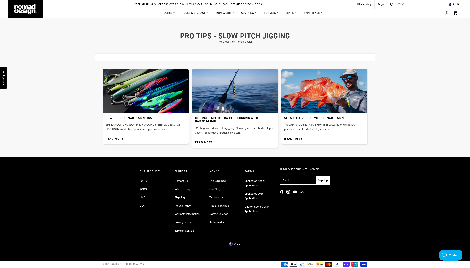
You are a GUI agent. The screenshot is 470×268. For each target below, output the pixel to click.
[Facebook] (281, 192)
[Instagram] (288, 192)
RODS (143, 189)
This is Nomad (217, 181)
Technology (216, 197)
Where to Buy (182, 189)
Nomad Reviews (218, 214)
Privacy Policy (183, 222)
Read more (114, 139)
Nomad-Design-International (128, 264)
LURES (144, 181)
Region (381, 4)
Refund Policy (183, 206)
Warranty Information (187, 214)
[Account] (447, 13)
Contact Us (181, 181)
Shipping (180, 197)
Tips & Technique (219, 206)
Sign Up (323, 180)
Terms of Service (184, 231)
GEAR (143, 206)
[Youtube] (294, 192)
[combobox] (412, 4)
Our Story (215, 189)
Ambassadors (217, 222)
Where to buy (364, 4)
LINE (142, 197)
